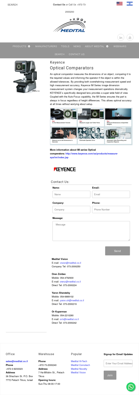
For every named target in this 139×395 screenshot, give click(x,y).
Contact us (77, 54)
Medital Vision (78, 372)
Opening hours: (47, 380)
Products (19, 46)
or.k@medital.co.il (69, 319)
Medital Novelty (79, 368)
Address (10, 372)
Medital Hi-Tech (79, 361)
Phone (9, 365)
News (77, 46)
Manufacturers (46, 46)
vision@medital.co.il (70, 262)
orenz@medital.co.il (70, 281)
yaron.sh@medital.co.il (72, 300)
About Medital (94, 46)
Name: (56, 187)
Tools (65, 46)
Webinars (119, 46)
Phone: (96, 202)
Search (60, 54)
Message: (57, 218)
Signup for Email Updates (118, 354)
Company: (58, 202)
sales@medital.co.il (17, 361)
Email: (95, 187)
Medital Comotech (80, 365)
